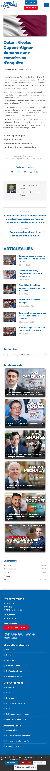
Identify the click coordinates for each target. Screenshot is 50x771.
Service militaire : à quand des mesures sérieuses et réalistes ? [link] (32, 316)
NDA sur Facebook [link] (14, 671)
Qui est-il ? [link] (10, 650)
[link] (46, 5)
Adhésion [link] (10, 687)
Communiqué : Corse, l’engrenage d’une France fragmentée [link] (30, 273)
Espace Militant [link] (12, 730)
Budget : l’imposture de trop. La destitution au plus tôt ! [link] (32, 329)
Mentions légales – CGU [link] (16, 719)
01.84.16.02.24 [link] (9, 618)
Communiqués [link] (10, 69)
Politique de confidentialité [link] (18, 714)
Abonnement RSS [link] (13, 746)
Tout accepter (11, 762)
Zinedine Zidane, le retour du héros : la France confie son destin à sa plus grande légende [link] (23, 516)
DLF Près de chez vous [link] (15, 703)
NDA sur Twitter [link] (13, 666)
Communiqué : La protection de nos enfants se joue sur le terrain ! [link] (32, 259)
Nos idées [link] (10, 655)
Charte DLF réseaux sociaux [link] (18, 735)
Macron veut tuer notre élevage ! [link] (29, 301)
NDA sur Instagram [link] (14, 676)
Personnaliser (39, 762)
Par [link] (17, 158)
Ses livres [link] (10, 660)
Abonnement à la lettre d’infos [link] (19, 741)
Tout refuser (26, 762)
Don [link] (8, 693)
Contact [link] (9, 709)
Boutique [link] (10, 698)
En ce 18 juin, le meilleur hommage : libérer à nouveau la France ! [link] (32, 288)
